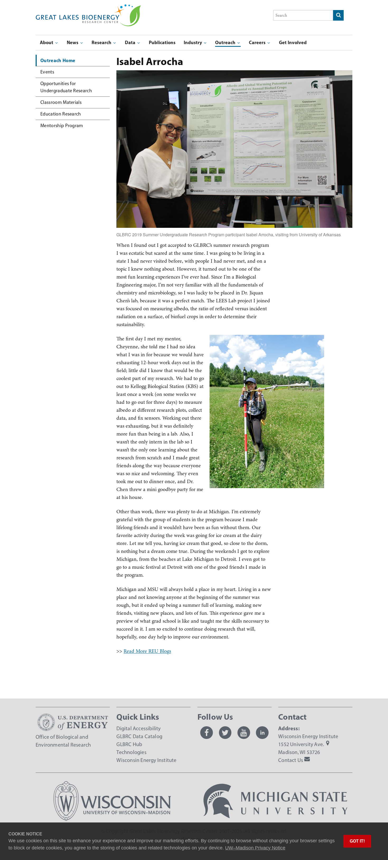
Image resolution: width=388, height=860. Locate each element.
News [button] (73, 42)
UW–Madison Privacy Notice (255, 847)
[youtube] (243, 732)
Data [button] (130, 42)
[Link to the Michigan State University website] (275, 819)
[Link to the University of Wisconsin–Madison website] (112, 819)
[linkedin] (262, 732)
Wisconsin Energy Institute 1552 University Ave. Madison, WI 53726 (308, 744)
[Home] (88, 8)
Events (47, 72)
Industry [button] (193, 42)
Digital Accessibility (138, 728)
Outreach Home (57, 60)
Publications (162, 42)
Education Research (60, 114)
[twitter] (225, 732)
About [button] (47, 42)
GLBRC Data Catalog (139, 736)
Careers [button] (258, 42)
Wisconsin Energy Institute (146, 760)
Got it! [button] (357, 841)
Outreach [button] (225, 42)
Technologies (131, 752)
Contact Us (290, 760)
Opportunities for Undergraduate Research (66, 87)
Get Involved (293, 42)
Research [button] (102, 42)
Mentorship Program (61, 125)
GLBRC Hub (129, 744)
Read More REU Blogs (147, 651)
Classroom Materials (61, 102)
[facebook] (206, 732)
